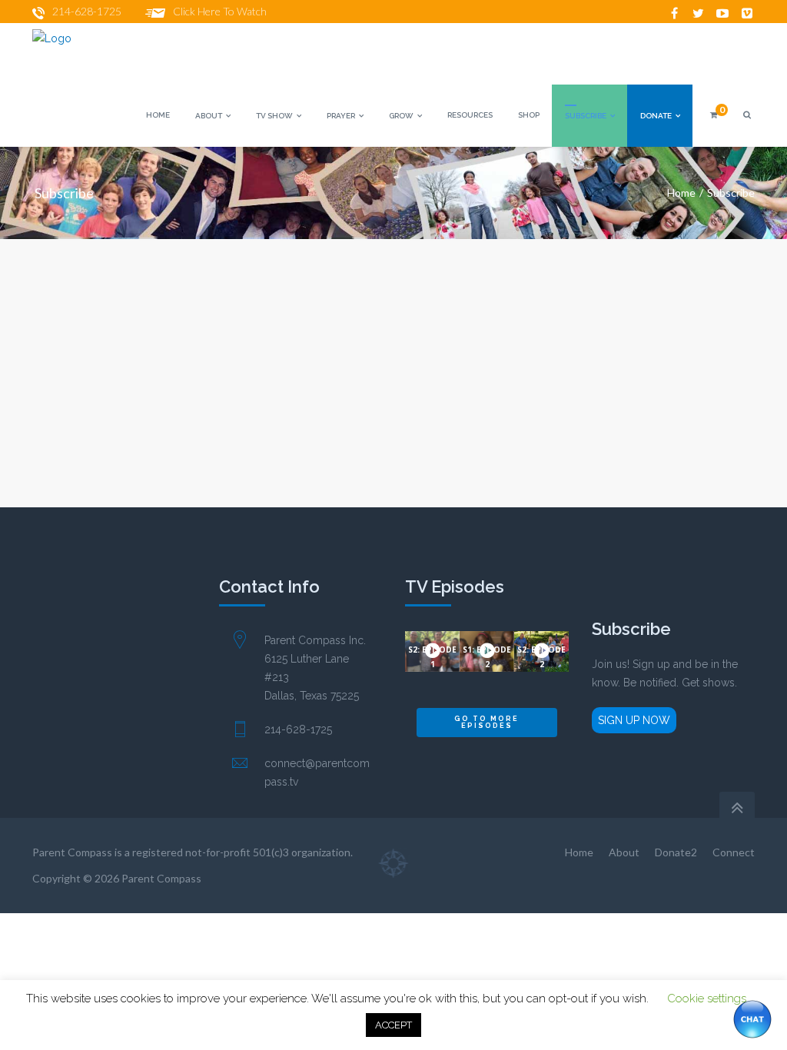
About (624, 852)
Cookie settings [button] (706, 998)
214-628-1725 (86, 11)
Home (681, 192)
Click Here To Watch (220, 11)
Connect (733, 852)
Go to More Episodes (486, 722)
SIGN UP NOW (634, 720)
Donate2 (676, 852)
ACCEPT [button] (393, 1025)
